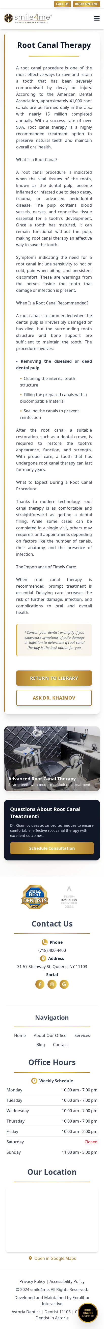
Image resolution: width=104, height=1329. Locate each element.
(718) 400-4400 (52, 950)
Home (20, 1035)
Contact (60, 1044)
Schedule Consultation (52, 848)
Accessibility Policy (67, 1281)
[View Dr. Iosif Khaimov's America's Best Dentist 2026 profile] (35, 897)
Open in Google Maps (55, 1258)
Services (82, 1035)
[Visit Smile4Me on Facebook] (39, 984)
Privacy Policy (32, 1281)
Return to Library (54, 678)
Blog (40, 1044)
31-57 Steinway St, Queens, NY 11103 (52, 966)
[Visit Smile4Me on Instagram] (52, 984)
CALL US (62, 4)
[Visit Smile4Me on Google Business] (64, 984)
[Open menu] (97, 18)
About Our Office (50, 1035)
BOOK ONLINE (86, 4)
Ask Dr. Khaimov (54, 698)
